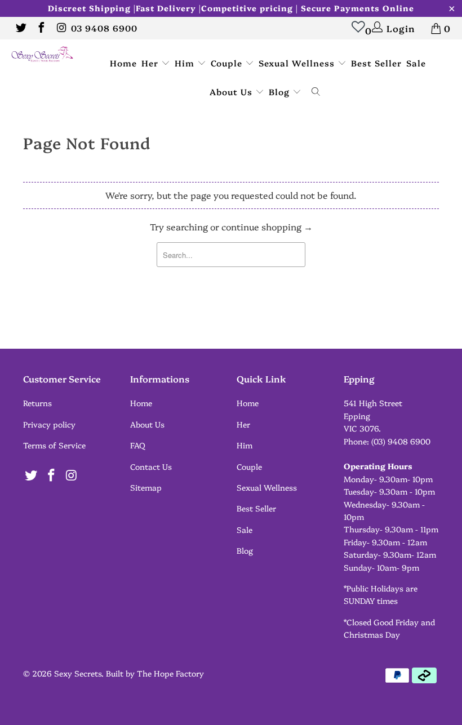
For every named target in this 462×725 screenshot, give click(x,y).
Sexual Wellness (298, 63)
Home (123, 63)
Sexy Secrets (77, 673)
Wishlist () (365, 30)
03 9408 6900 (104, 28)
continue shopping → (267, 226)
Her (151, 63)
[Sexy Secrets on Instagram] (61, 28)
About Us (232, 91)
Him (186, 63)
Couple (228, 63)
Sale (416, 63)
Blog (280, 91)
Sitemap (146, 487)
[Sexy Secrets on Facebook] (40, 28)
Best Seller (376, 63)
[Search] (316, 92)
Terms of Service (54, 445)
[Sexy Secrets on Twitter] (20, 28)
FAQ (137, 445)
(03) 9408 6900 (400, 441)
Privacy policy (49, 424)
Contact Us (151, 466)
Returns (37, 402)
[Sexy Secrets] (42, 54)
